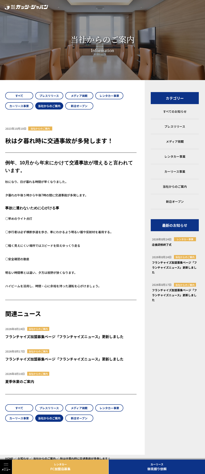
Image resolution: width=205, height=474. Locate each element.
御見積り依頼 (157, 466)
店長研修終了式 (162, 245)
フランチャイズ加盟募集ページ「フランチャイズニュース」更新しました (64, 336)
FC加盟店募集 (60, 466)
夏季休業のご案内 (19, 381)
